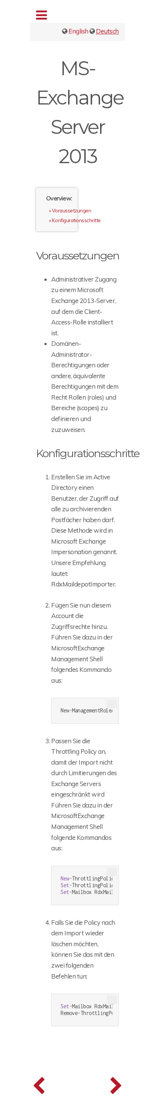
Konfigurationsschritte (76, 220)
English (78, 31)
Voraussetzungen (71, 210)
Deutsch (107, 31)
